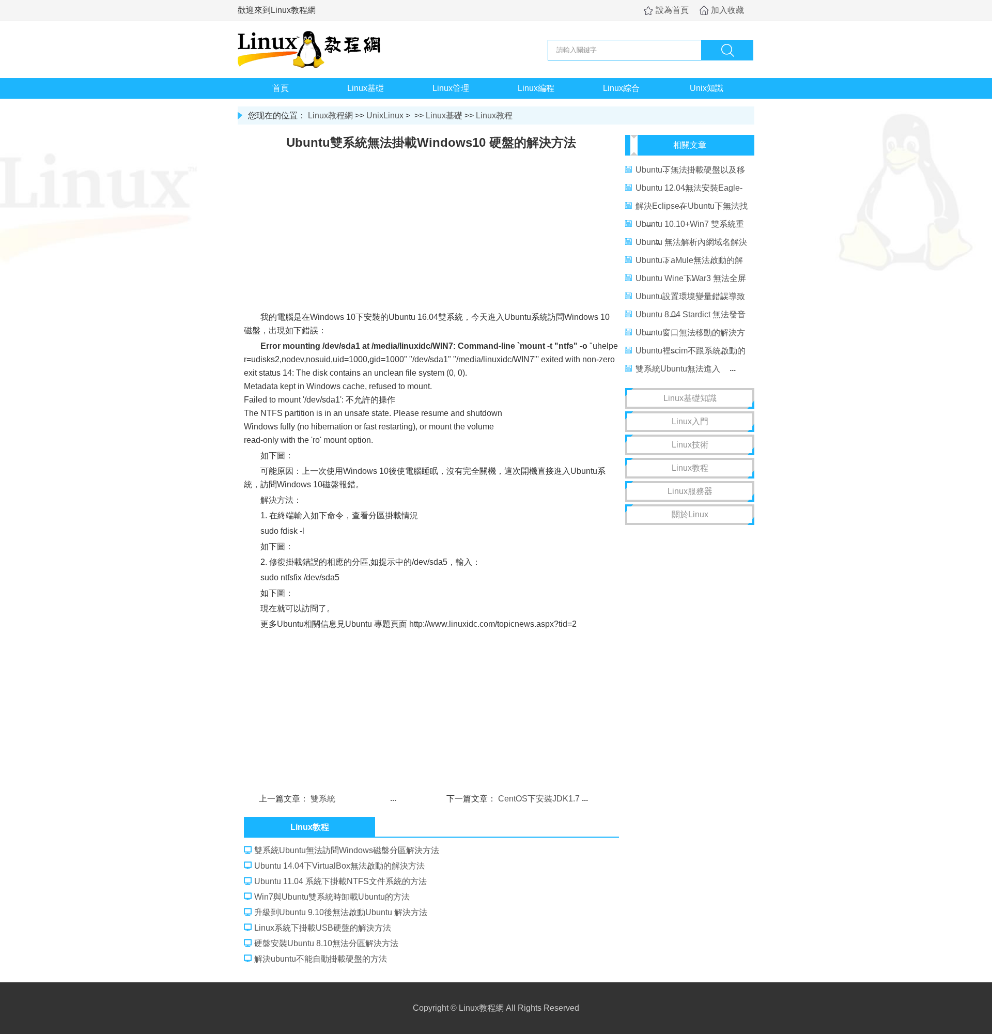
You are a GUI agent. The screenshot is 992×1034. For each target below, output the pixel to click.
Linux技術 (690, 444)
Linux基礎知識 (690, 398)
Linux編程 (536, 88)
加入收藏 (727, 10)
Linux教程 (494, 115)
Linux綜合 (621, 88)
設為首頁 (672, 10)
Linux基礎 (365, 88)
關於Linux (690, 514)
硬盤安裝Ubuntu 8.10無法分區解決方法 (326, 943)
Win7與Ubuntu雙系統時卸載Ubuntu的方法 (332, 896)
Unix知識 (706, 88)
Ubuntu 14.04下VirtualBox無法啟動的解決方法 (339, 865)
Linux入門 (690, 421)
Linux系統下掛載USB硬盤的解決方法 (322, 927)
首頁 (280, 88)
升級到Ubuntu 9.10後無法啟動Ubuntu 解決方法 (340, 912)
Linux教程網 (330, 115)
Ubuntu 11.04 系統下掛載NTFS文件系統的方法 (340, 881)
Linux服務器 (690, 491)
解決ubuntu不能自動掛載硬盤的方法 (320, 958)
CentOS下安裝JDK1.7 (539, 798)
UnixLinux (385, 115)
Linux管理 (450, 88)
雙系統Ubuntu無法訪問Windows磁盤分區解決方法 (346, 850)
